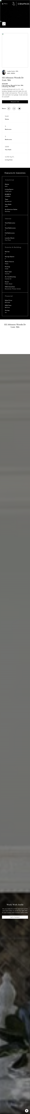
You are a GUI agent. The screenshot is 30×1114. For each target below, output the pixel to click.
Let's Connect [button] (15, 917)
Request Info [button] (15, 102)
